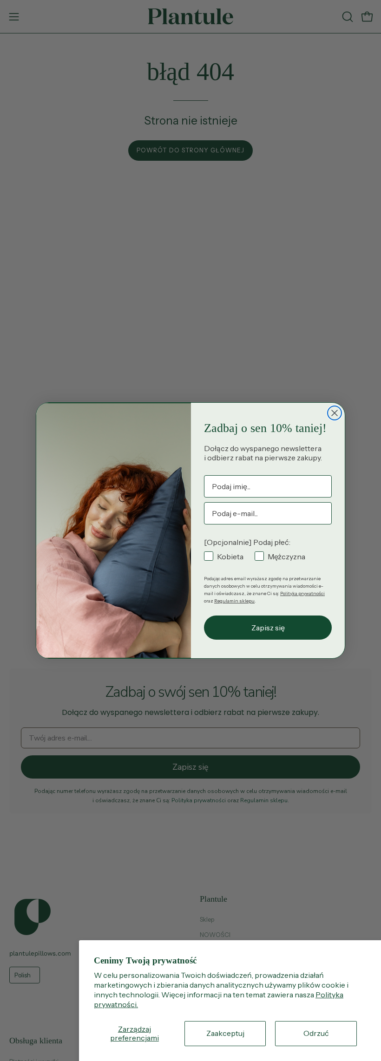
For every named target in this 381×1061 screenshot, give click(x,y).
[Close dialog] (335, 413)
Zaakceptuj (225, 1033)
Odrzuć (316, 1033)
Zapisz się (268, 627)
